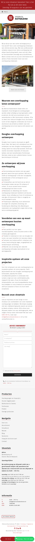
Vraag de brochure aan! (9, 438)
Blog (3, 433)
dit (17, 5)
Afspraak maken (8, 516)
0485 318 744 (6, 315)
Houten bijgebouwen (8, 401)
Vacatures (5, 436)
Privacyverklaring (22, 526)
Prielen (4, 409)
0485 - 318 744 (7, 383)
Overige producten (8, 411)
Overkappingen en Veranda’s (11, 398)
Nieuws (4, 430)
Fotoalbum (5, 428)
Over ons (5, 422)
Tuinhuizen (5, 406)
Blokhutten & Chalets (9, 403)
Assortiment (6, 425)
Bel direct (8, 539)
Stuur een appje (28, 539)
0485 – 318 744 (14, 471)
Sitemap (23, 524)
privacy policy (16, 370)
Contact (4, 441)
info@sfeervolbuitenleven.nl (11, 317)
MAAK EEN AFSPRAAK (17, 89)
